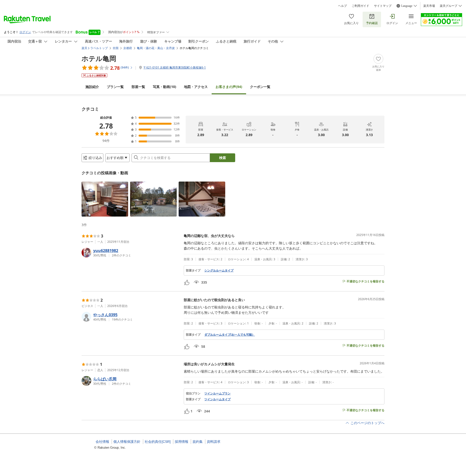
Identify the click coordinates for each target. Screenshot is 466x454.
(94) (229, 86)
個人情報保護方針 (127, 442)
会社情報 (102, 442)
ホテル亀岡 (99, 58)
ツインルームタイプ (217, 399)
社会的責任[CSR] (158, 442)
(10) (164, 86)
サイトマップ (382, 6)
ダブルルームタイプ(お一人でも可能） (229, 335)
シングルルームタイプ (218, 270)
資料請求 (213, 442)
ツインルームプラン (217, 393)
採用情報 (181, 442)
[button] (105, 199)
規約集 (197, 442)
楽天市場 (429, 6)
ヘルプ (342, 6)
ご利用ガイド (360, 6)
